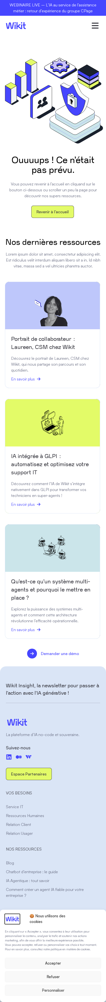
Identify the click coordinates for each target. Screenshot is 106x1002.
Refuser (53, 976)
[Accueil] (16, 25)
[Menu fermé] (95, 26)
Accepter (53, 963)
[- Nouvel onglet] (19, 757)
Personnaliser (53, 990)
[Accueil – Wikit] (53, 722)
